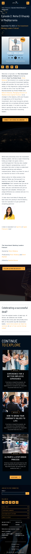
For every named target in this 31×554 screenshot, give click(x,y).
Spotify (18, 227)
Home (3, 7)
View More (14, 477)
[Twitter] (16, 66)
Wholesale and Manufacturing (11, 529)
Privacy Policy (15, 544)
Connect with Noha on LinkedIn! (14, 120)
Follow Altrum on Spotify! (12, 268)
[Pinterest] (11, 67)
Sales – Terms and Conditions (7, 534)
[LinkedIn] (7, 67)
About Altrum (6, 517)
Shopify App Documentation (19, 534)
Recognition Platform (9, 513)
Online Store (5, 522)
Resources (7, 7)
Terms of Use (15, 546)
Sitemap (4, 537)
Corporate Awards (8, 510)
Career (17, 524)
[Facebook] (2, 67)
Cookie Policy (15, 549)
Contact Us (18, 522)
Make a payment (6, 531)
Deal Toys (5, 507)
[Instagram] (17, 502)
